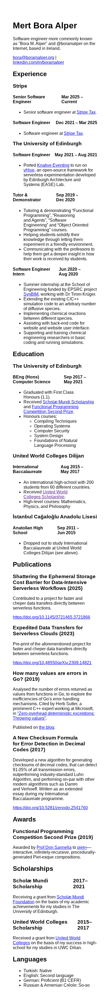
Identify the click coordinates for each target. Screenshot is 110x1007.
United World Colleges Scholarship (45, 494)
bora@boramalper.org (33, 57)
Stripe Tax (86, 112)
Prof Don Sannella (54, 847)
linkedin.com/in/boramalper (38, 62)
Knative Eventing (53, 165)
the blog (46, 727)
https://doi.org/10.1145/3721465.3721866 (51, 617)
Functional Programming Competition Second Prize (50, 409)
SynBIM (30, 294)
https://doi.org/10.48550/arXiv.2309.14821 (52, 662)
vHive (28, 170)
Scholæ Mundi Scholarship (68, 402)
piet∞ (82, 847)
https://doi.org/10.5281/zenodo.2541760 (50, 807)
